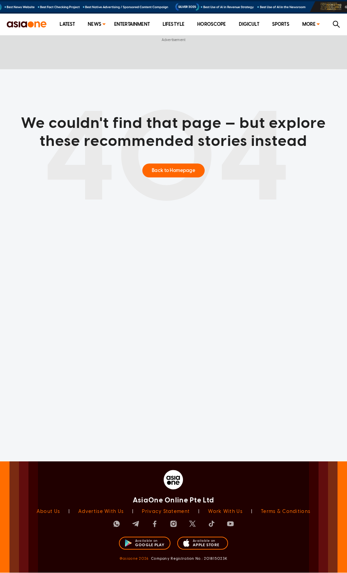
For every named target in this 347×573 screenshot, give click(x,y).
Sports (280, 24)
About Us (48, 511)
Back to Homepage (173, 170)
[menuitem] (67, 24)
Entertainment (132, 24)
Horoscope (211, 24)
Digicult (249, 24)
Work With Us (225, 511)
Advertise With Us (101, 511)
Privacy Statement (166, 511)
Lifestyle (173, 24)
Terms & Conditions (285, 511)
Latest (67, 24)
